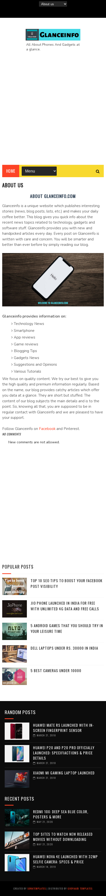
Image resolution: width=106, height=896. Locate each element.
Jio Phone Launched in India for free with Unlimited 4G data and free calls (65, 605)
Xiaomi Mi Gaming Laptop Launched (64, 772)
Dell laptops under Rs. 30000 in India (64, 648)
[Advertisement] (53, 104)
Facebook (47, 428)
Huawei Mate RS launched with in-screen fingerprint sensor (63, 727)
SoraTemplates (36, 888)
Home (10, 171)
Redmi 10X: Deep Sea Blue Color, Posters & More (60, 814)
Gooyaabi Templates (80, 888)
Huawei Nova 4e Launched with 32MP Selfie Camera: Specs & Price (65, 859)
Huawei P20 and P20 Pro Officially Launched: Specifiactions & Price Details (63, 753)
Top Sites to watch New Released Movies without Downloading (63, 836)
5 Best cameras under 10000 (56, 670)
